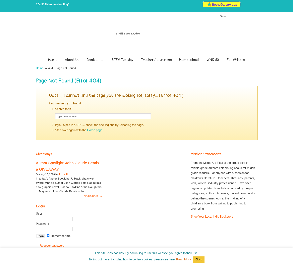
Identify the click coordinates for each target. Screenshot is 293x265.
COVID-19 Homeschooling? (53, 4)
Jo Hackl (63, 174)
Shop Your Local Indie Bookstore (212, 216)
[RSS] (255, 6)
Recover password (52, 245)
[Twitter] (243, 6)
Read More (183, 259)
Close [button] (199, 259)
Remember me (60, 236)
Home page (94, 130)
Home (39, 68)
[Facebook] (247, 6)
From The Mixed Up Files (146, 35)
